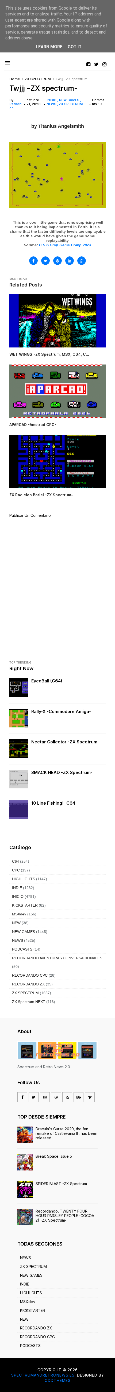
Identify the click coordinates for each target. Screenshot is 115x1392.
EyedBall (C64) (46, 680)
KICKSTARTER (25, 905)
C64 (15, 861)
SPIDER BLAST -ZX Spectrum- (62, 1183)
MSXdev (19, 914)
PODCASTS (22, 949)
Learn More (49, 46)
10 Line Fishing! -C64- (54, 803)
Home (14, 79)
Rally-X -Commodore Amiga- (61, 711)
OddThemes (58, 1380)
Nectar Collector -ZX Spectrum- (65, 741)
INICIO (52, 100)
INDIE (17, 888)
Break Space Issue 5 (54, 1156)
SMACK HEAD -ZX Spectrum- (62, 772)
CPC (16, 870)
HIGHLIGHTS (23, 879)
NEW (16, 923)
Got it (75, 46)
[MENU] (7, 63)
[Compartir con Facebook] (33, 260)
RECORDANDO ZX (28, 984)
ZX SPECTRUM (38, 79)
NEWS (52, 104)
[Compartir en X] (45, 260)
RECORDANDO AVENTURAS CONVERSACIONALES (57, 958)
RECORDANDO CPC (30, 975)
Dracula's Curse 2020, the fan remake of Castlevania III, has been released (66, 1133)
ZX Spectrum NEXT (28, 1002)
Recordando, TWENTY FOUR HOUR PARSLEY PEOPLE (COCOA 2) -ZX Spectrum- (65, 1215)
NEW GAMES (69, 100)
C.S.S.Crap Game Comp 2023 (65, 245)
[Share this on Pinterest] (57, 260)
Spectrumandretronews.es (43, 1375)
